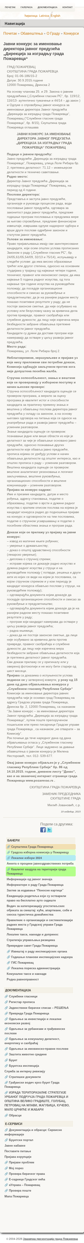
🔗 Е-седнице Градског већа (24, 1179)
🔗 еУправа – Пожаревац (22, 1185)
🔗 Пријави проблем (19, 1162)
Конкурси (71, 33)
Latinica (44, 15)
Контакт (67, 7)
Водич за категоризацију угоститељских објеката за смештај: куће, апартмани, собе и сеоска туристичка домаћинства (39, 910)
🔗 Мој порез (13, 1168)
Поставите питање (17, 1151)
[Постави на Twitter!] (49, 829)
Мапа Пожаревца (16, 1196)
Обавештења (32, 33)
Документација (47, 7)
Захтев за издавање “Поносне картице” (35, 890)
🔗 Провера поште (17, 1190)
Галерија (26, 7)
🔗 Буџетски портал (18, 1140)
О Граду (53, 33)
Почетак (10, 7)
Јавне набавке (14, 1145)
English (55, 15)
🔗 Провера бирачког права (24, 1174)
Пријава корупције (17, 1157)
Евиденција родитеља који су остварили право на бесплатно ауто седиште (36, 898)
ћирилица (31, 15)
